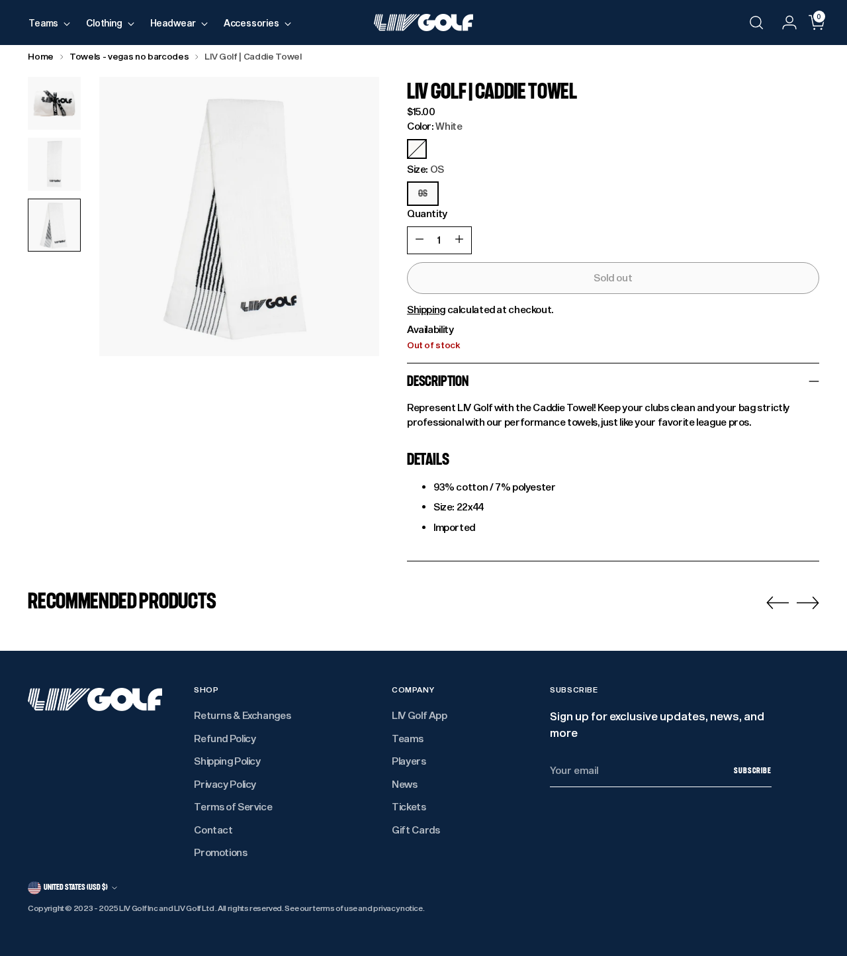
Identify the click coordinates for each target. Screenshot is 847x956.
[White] (417, 149)
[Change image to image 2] (54, 164)
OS (422, 194)
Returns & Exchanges (242, 715)
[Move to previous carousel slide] (777, 603)
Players (408, 761)
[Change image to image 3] (54, 225)
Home (41, 56)
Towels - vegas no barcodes (129, 56)
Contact (213, 830)
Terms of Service (233, 806)
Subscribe (753, 771)
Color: (435, 126)
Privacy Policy (225, 784)
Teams (407, 738)
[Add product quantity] (459, 240)
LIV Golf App (419, 715)
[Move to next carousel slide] (808, 602)
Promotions (220, 852)
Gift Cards (415, 830)
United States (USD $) (76, 887)
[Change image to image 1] (54, 103)
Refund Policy (224, 738)
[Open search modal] (756, 22)
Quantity (427, 213)
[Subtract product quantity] (419, 240)
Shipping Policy (227, 761)
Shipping (426, 309)
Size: (425, 169)
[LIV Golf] (423, 22)
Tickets (408, 806)
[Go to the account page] (784, 22)
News (405, 784)
